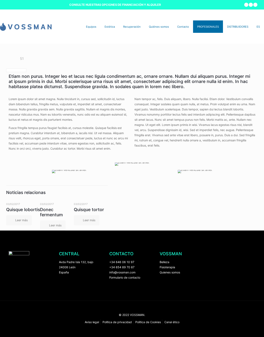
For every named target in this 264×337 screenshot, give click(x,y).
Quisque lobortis (23, 209)
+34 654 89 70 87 (121, 267)
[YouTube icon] (251, 5)
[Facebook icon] (246, 5)
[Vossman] (26, 26)
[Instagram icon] (255, 5)
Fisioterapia (167, 267)
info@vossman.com (122, 272)
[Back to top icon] (132, 309)
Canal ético (171, 322)
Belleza (164, 262)
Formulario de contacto (124, 277)
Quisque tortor (89, 209)
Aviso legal (92, 322)
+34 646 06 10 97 (121, 262)
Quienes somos (170, 272)
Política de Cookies (148, 322)
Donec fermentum (51, 212)
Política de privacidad (117, 322)
